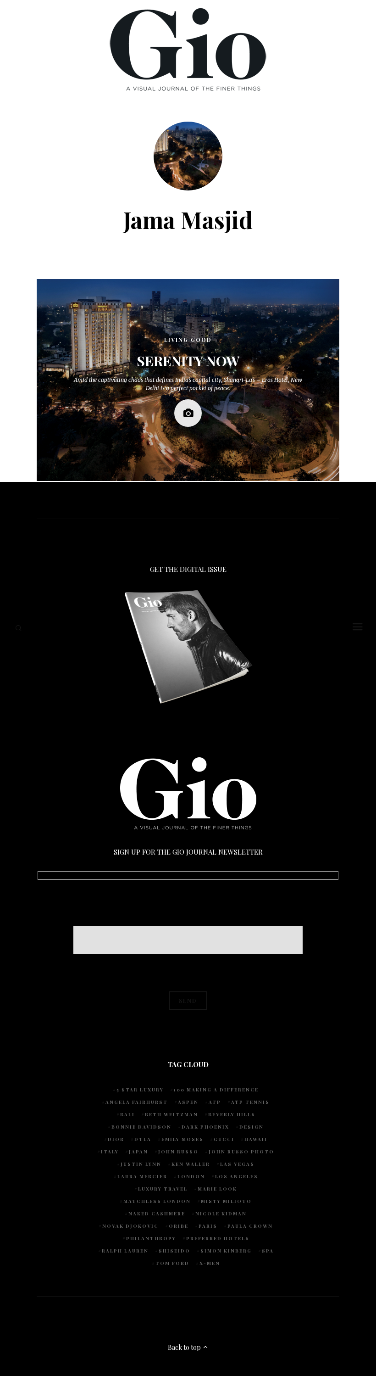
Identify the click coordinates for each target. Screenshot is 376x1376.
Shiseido (174, 1250)
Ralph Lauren (125, 1250)
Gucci (224, 1139)
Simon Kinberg (226, 1250)
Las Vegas (237, 1164)
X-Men (209, 1263)
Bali (127, 1114)
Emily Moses (182, 1139)
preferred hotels (217, 1238)
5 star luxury (140, 1089)
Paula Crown (250, 1226)
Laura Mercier (142, 1176)
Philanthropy (151, 1238)
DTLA (142, 1139)
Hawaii (255, 1139)
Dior (116, 1139)
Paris (208, 1226)
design (251, 1127)
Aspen (188, 1102)
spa (268, 1250)
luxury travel (163, 1189)
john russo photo (241, 1151)
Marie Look (217, 1189)
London (191, 1176)
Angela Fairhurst (136, 1102)
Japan (138, 1151)
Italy (110, 1151)
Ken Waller (190, 1164)
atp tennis (250, 1102)
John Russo (178, 1151)
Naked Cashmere (156, 1213)
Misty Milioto (226, 1201)
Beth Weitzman (171, 1114)
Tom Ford (172, 1263)
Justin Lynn (141, 1164)
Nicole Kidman (221, 1213)
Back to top (185, 1347)
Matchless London (157, 1201)
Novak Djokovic (130, 1226)
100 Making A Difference (216, 1089)
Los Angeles (236, 1176)
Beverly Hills (231, 1114)
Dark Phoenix (205, 1127)
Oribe (178, 1226)
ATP (215, 1102)
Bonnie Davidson (141, 1127)
